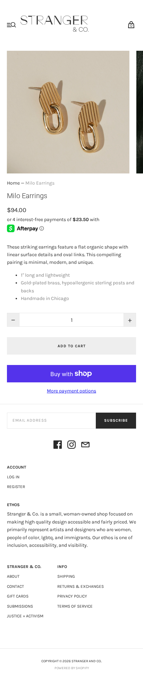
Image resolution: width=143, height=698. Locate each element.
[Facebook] (57, 445)
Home (13, 183)
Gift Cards (17, 596)
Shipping (66, 576)
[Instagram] (71, 445)
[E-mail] (85, 445)
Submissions (20, 606)
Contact (15, 586)
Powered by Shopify (71, 668)
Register (16, 486)
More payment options (71, 391)
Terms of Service (75, 606)
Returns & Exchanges (80, 586)
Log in (13, 476)
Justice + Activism (25, 616)
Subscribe (116, 420)
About (13, 576)
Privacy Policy (72, 596)
